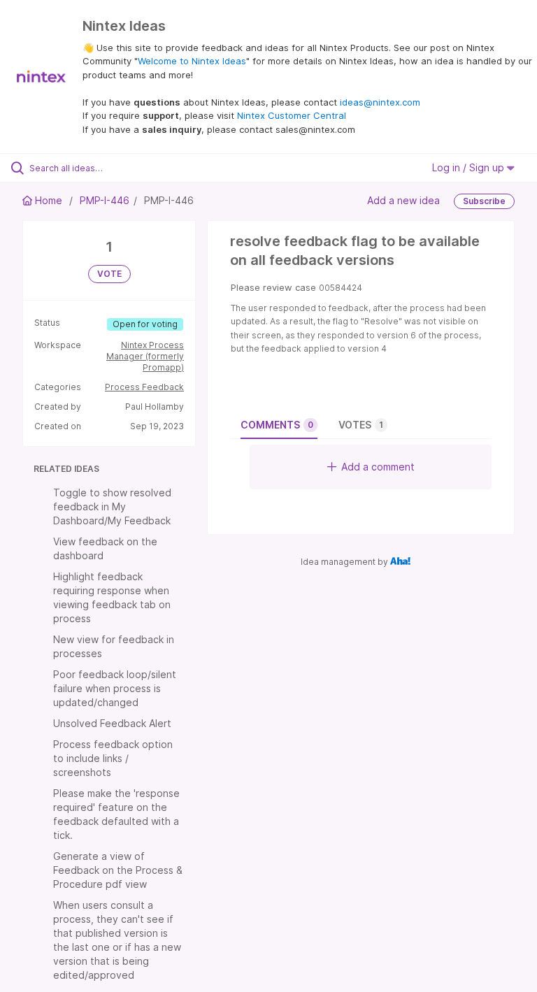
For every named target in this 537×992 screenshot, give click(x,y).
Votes (360, 425)
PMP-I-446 (104, 200)
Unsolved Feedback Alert (112, 723)
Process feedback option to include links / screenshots (113, 758)
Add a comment (378, 467)
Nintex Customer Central (291, 115)
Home (48, 200)
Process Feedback (144, 387)
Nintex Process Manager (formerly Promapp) (145, 356)
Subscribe (484, 201)
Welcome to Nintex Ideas (192, 60)
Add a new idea (403, 200)
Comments (277, 425)
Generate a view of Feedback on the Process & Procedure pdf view (117, 870)
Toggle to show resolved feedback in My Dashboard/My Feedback (112, 506)
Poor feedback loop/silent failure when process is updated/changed (114, 688)
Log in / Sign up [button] (469, 167)
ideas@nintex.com (380, 102)
